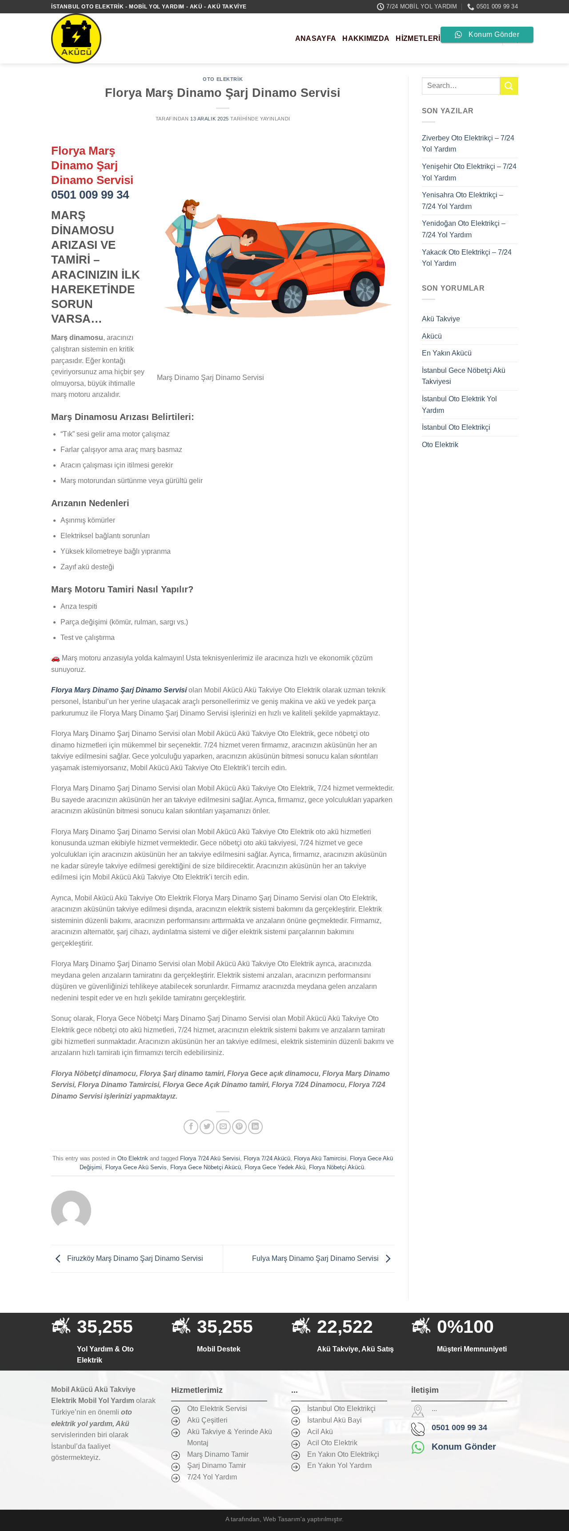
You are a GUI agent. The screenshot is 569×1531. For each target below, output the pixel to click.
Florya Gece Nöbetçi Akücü (205, 1167)
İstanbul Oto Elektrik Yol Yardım (459, 404)
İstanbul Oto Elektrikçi (456, 427)
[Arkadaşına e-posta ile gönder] (223, 1126)
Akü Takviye (441, 319)
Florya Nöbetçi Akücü (336, 1167)
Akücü (432, 336)
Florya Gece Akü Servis (136, 1167)
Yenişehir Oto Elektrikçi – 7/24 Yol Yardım (469, 172)
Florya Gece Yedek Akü (274, 1167)
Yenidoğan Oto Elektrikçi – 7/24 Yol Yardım (463, 229)
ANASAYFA (316, 38)
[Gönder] (509, 85)
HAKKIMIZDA (365, 38)
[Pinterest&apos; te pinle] (239, 1126)
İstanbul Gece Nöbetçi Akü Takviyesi (463, 376)
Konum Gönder (464, 1446)
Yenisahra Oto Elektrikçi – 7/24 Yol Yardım (462, 200)
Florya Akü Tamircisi (320, 1158)
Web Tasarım (282, 1519)
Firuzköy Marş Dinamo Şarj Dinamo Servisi (134, 1258)
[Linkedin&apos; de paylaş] (255, 1126)
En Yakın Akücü (447, 353)
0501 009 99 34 (90, 194)
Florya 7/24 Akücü (267, 1158)
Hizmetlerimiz (424, 38)
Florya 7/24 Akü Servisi (210, 1158)
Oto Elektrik (223, 79)
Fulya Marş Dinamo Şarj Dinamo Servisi (316, 1258)
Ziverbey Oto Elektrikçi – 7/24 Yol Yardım (468, 143)
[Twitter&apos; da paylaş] (207, 1126)
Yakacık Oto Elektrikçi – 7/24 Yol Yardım (467, 258)
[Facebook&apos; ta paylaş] (191, 1126)
